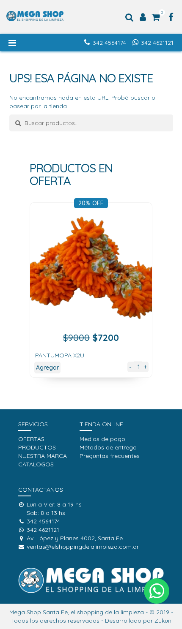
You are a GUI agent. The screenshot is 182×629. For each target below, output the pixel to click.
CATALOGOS (36, 464)
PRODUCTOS (37, 447)
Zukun (162, 620)
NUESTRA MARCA (42, 456)
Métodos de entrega (108, 447)
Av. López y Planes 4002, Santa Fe (75, 538)
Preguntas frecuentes (110, 456)
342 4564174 (109, 42)
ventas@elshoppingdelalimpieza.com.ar (83, 546)
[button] (156, 591)
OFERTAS (31, 439)
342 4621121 (157, 42)
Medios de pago (102, 439)
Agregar (47, 367)
